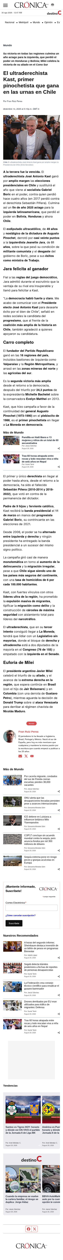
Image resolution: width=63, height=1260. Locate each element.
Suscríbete (14, 923)
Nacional (9, 22)
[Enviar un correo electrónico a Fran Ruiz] (20, 756)
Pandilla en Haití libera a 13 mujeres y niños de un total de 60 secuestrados (40, 440)
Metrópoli (23, 22)
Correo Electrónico (16, 902)
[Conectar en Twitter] (26, 756)
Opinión (48, 22)
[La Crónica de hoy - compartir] (59, 448)
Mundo (36, 22)
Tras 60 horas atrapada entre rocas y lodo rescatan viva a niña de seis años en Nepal (40, 458)
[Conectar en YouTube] (32, 756)
